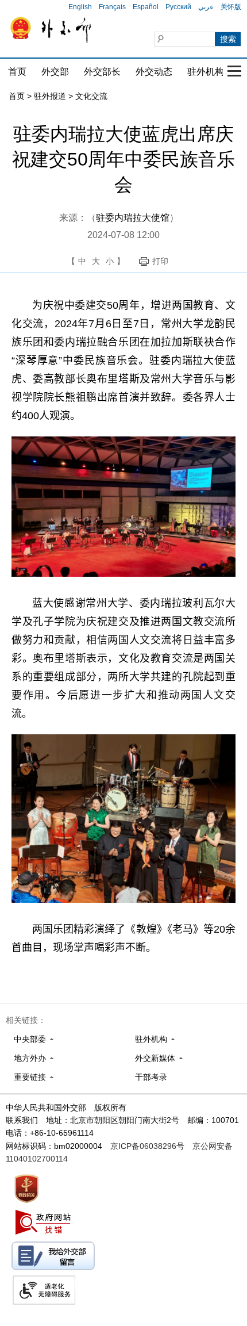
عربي (206, 7)
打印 (160, 261)
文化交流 (91, 96)
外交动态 (154, 71)
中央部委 (30, 1039)
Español (146, 7)
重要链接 (30, 1077)
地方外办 (30, 1058)
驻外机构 (205, 71)
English (80, 7)
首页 (17, 71)
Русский (178, 7)
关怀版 (231, 7)
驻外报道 (50, 96)
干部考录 (151, 1077)
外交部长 (102, 71)
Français (112, 7)
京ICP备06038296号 (147, 1146)
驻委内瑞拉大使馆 (132, 218)
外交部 (55, 71)
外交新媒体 (155, 1058)
